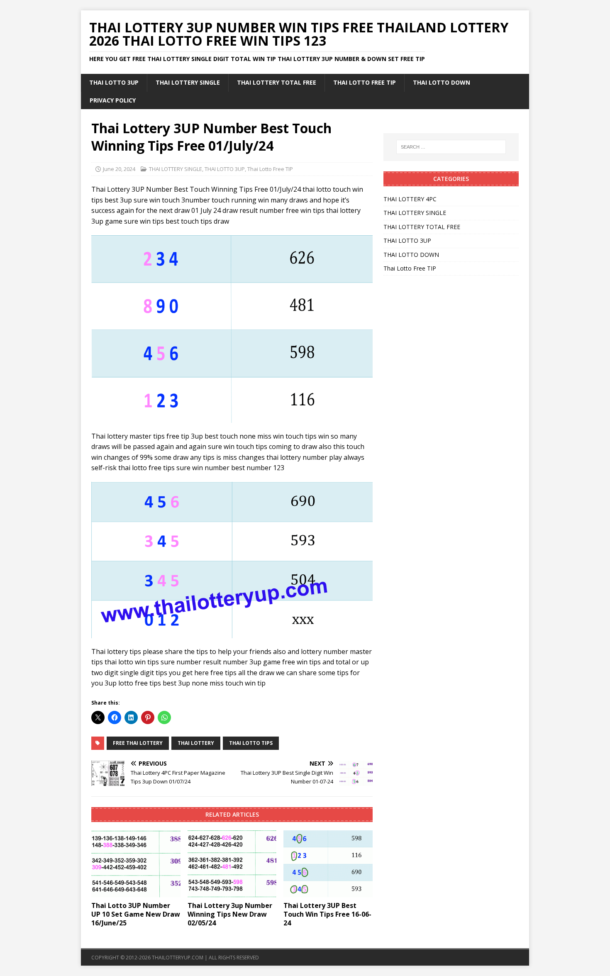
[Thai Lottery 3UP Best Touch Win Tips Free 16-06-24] (328, 863)
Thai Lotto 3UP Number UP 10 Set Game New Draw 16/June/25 (135, 914)
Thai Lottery (196, 743)
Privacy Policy (113, 100)
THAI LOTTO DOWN (441, 82)
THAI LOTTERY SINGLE (188, 82)
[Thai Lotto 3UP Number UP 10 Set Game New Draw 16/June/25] (136, 863)
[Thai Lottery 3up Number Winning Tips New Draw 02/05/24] (232, 863)
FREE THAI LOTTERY (138, 743)
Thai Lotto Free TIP (364, 82)
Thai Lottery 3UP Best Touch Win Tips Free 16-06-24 (327, 914)
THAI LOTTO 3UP (114, 82)
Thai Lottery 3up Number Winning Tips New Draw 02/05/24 (230, 914)
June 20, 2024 (119, 169)
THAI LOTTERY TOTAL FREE (276, 82)
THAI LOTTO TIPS (251, 743)
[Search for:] (451, 147)
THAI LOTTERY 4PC (410, 199)
